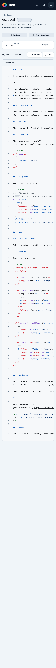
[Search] (44, 5)
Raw (50, 55)
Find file (36, 55)
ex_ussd (8, 19)
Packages (8, 15)
